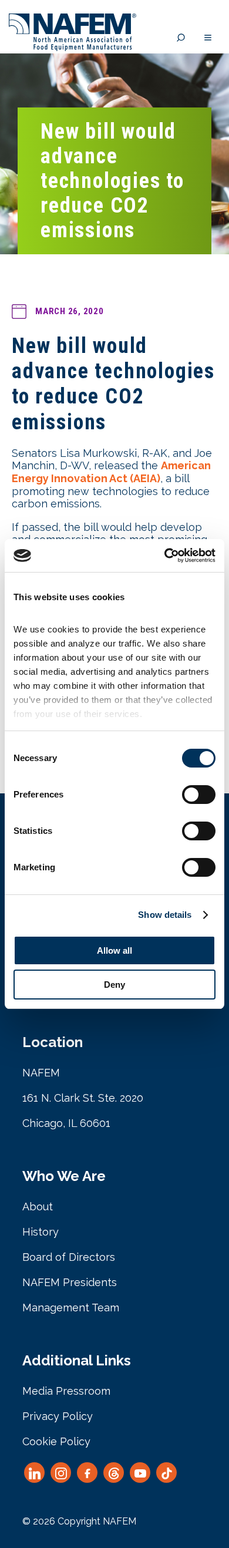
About (37, 1206)
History (40, 1232)
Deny (114, 985)
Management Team (70, 1307)
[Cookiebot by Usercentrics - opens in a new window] (164, 555)
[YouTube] (140, 1472)
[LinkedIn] (34, 1472)
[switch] (198, 794)
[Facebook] (87, 1472)
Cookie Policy (56, 1441)
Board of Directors (68, 1257)
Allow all (114, 950)
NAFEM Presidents (69, 1282)
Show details (164, 915)
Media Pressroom (66, 1391)
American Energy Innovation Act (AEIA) (111, 471)
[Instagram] (60, 1472)
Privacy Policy (57, 1416)
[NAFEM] (72, 48)
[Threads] (113, 1472)
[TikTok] (166, 1472)
